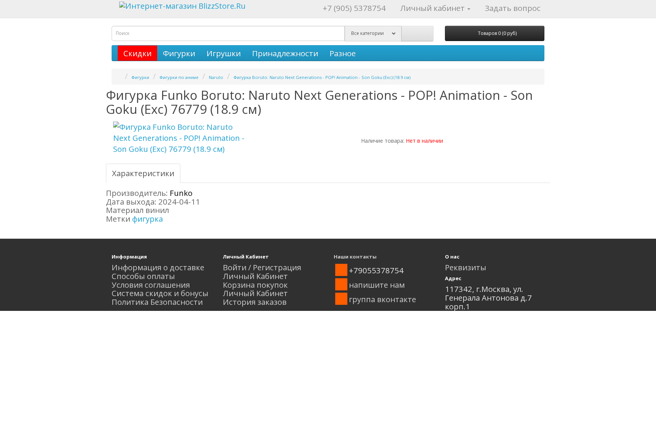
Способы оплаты (143, 276)
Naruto (216, 77)
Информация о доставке (158, 267)
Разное (343, 53)
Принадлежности (285, 53)
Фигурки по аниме (179, 77)
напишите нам (377, 284)
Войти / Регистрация (262, 267)
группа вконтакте (382, 299)
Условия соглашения (151, 284)
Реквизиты (465, 267)
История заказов (255, 301)
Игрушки (224, 53)
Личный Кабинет (255, 276)
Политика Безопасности (157, 301)
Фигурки (179, 53)
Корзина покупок (255, 284)
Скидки (137, 53)
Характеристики (143, 173)
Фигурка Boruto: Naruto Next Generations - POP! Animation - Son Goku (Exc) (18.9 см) (321, 77)
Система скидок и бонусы (160, 293)
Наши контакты (355, 256)
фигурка (147, 218)
